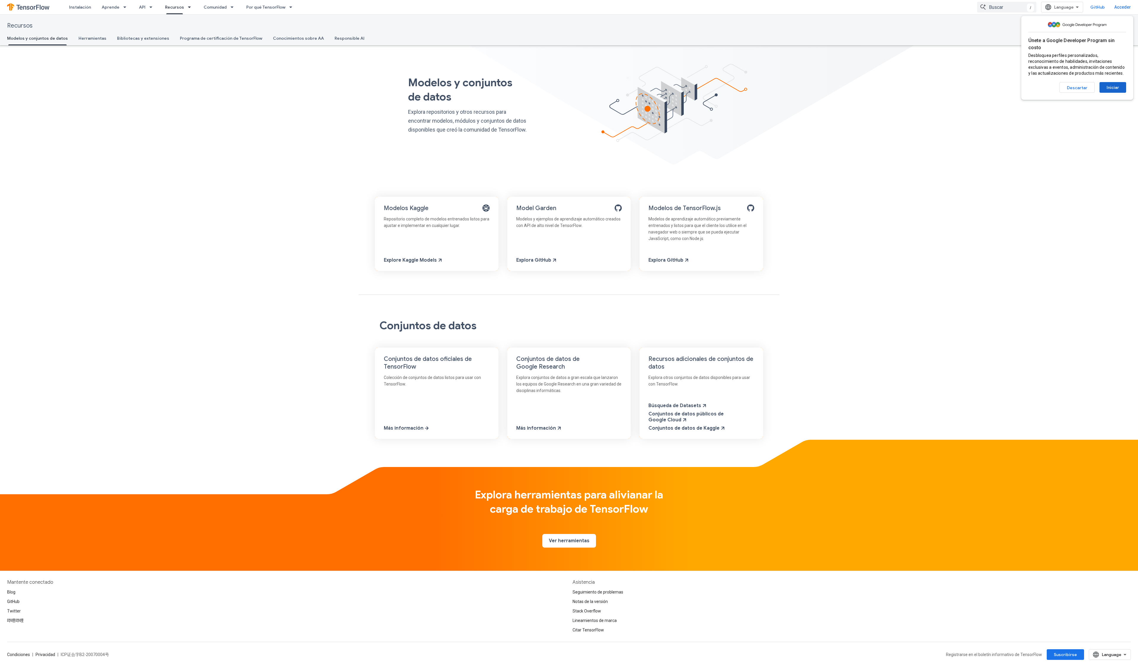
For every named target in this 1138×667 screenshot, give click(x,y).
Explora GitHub (534, 260)
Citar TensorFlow (588, 630)
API (142, 7)
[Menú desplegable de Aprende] (126, 7)
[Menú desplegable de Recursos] (191, 7)
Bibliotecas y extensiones (143, 38)
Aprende (110, 7)
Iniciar (1113, 87)
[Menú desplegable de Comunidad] (234, 7)
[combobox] (1006, 7)
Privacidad (45, 654)
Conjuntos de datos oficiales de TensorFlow (428, 362)
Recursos (174, 7)
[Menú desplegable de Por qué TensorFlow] (292, 7)
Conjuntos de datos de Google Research (548, 362)
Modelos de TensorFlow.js (684, 208)
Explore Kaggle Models (411, 260)
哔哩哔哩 (15, 620)
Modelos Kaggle (406, 208)
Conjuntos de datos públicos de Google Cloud (686, 417)
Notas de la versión (590, 601)
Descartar (1077, 87)
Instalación (80, 7)
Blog (11, 592)
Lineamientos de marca (595, 620)
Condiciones (18, 654)
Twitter (14, 611)
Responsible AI (350, 38)
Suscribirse (1065, 654)
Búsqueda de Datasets (675, 406)
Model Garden (536, 208)
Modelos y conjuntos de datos (37, 38)
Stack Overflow (587, 611)
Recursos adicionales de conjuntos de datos (700, 362)
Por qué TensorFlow (265, 7)
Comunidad (215, 7)
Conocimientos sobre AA (298, 38)
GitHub (1097, 7)
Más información (404, 428)
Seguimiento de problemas (598, 592)
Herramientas (92, 38)
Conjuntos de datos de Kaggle (684, 428)
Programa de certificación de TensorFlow (221, 38)
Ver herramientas (569, 541)
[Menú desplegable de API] (153, 7)
